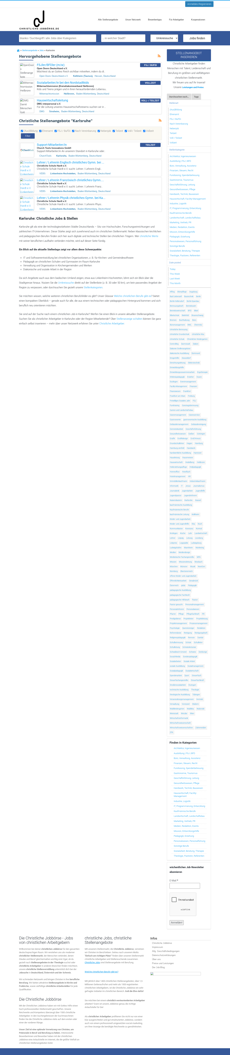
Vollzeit (150, 130)
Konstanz (189, 529)
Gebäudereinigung (198, 424)
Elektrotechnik (194, 363)
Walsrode (200, 709)
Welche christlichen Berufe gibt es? (101, 971)
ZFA (171, 732)
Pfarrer (173, 614)
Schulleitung (175, 647)
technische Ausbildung (179, 690)
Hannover (198, 453)
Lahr (190, 533)
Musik (192, 566)
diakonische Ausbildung (179, 353)
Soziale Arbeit (189, 661)
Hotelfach (186, 472)
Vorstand (185, 704)
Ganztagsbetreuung (190, 405)
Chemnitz (198, 325)
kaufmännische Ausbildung (181, 505)
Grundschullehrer (177, 443)
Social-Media (175, 657)
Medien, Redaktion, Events (182, 227)
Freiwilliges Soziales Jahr (180, 401)
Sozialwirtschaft (192, 671)
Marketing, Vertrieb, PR (180, 222)
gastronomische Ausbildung (194, 420)
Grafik (172, 438)
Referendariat (175, 633)
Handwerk (191, 448)
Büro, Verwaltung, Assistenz (183, 165)
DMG (41, 111)
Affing (172, 292)
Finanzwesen (175, 391)
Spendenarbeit (176, 675)
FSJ (194, 401)
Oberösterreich (186, 571)
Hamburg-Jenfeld (177, 448)
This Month (175, 283)
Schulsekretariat (189, 647)
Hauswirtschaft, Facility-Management (188, 199)
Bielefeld (185, 315)
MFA (199, 557)
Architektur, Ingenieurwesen (183, 156)
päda (183, 585)
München (174, 566)
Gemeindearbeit (176, 429)
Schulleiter (198, 642)
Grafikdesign (182, 438)
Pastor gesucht (176, 604)
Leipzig (181, 538)
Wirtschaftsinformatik (179, 718)
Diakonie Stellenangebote (180, 349)
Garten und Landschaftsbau (181, 410)
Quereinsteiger (188, 628)
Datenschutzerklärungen (164, 955)
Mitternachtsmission (49, 93)
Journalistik (174, 491)
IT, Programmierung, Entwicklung (185, 208)
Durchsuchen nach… (179, 96)
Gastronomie (175, 420)
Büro (194, 320)
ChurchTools (45, 156)
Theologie (195, 690)
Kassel (198, 500)
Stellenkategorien (93, 287)
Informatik (174, 486)
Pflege (181, 614)
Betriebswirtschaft (177, 311)
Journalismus (198, 486)
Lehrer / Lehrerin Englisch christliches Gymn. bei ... (70, 162)
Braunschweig (197, 315)
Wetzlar (184, 713)
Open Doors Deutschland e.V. (53, 76)
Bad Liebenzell (176, 296)
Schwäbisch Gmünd (178, 652)
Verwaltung (174, 704)
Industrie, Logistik (178, 203)
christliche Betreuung (178, 329)
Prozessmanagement (198, 623)
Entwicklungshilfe (177, 367)
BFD (189, 311)
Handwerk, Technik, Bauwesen (184, 194)
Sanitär (200, 637)
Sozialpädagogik (176, 671)
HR (189, 476)
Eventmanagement (188, 382)
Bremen (173, 320)
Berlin (198, 296)
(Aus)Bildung (31, 130)
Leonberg (199, 538)
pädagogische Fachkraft (180, 595)
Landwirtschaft (201, 533)
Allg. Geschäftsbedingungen (165, 951)
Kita (193, 524)
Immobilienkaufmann (178, 481)
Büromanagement (177, 325)
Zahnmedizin (200, 728)
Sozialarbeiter (175, 661)
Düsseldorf (186, 358)
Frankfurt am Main (177, 396)
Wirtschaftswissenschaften (181, 728)
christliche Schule (177, 339)
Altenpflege (182, 292)
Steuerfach (196, 675)
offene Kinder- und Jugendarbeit (183, 576)
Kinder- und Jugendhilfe (179, 524)
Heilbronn (201, 462)
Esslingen (174, 382)
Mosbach (198, 562)
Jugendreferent (190, 495)
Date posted (175, 262)
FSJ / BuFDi (63, 130)
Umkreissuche (66, 282)
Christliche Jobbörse (162, 943)
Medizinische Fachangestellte (182, 557)
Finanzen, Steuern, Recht (181, 170)
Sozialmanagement (195, 666)
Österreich (174, 585)
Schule (188, 642)
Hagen (189, 443)
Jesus (188, 486)
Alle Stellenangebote (108, 19)
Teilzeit (119, 130)
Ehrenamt (47, 130)
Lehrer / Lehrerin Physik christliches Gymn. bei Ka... (71, 198)
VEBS (42, 173)
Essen (199, 377)
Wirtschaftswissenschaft (180, 723)
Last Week (175, 278)
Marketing (200, 548)
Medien (173, 552)
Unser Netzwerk (133, 19)
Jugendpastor (175, 495)
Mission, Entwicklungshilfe (182, 232)
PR (203, 614)
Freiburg (191, 396)
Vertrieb (199, 699)
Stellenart (173, 103)
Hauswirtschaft (176, 462)
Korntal (199, 529)
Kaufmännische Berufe (181, 213)
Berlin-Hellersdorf (177, 301)
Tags (196, 96)
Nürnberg (174, 571)
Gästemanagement (178, 415)
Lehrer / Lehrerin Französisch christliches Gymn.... (70, 180)
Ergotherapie (202, 372)
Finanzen (193, 386)
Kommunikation (176, 529)
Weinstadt (174, 713)
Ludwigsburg (196, 543)
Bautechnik (188, 296)
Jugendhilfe (200, 491)
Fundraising (174, 405)
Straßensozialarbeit (178, 685)
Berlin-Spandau (193, 301)
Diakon (195, 344)
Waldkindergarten (177, 709)
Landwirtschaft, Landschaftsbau (185, 217)
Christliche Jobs (92, 962)
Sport (187, 675)
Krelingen (173, 533)
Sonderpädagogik (190, 657)
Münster (183, 566)
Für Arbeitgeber (176, 19)
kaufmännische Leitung (179, 514)
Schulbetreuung (176, 642)
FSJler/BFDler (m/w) (50, 65)
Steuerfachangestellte (179, 680)
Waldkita (190, 709)
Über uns (156, 959)
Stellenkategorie (177, 149)
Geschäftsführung (193, 429)
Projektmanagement (178, 623)
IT (182, 486)
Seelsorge (203, 652)
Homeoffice (174, 472)
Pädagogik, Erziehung (180, 236)
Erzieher (190, 377)
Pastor (195, 600)
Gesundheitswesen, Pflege (182, 189)
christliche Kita (198, 334)
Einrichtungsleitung (177, 363)
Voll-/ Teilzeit (134, 130)
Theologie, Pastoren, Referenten (185, 255)
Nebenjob (106, 130)
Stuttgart (192, 685)
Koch (200, 524)
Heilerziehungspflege (178, 467)
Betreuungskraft (176, 306)
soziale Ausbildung (177, 666)
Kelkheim (195, 514)
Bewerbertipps (155, 19)
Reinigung (188, 633)
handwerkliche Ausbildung (180, 453)
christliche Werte (149, 236)
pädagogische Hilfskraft (179, 600)
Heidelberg (189, 462)
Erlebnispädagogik (177, 377)
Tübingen (196, 694)
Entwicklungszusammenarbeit (182, 372)
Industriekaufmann (197, 481)
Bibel (196, 311)
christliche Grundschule (179, 334)
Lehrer (172, 538)
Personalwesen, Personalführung (185, 241)
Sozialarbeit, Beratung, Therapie (185, 250)
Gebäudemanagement (179, 424)
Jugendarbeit (187, 491)
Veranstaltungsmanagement (182, 699)
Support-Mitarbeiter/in (52, 144)
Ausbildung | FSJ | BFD (180, 161)
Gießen (191, 434)
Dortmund (196, 353)
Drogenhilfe (174, 358)
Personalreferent (177, 609)
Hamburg (199, 443)
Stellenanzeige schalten (129, 318)
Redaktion (201, 628)
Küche (182, 533)
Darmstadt (185, 344)
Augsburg (193, 292)
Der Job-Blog (158, 967)
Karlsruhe (188, 500)
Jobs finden (197, 38)
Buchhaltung (184, 320)
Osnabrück (193, 581)
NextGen (201, 566)
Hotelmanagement (177, 476)
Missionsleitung (185, 562)
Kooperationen (198, 19)
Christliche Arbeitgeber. (112, 323)
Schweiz (192, 652)
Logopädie (184, 543)
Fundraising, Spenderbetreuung (184, 175)
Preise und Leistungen (163, 963)
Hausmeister (187, 457)
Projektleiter (188, 619)
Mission (173, 562)
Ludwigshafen (175, 548)
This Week (175, 274)
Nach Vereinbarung (85, 130)
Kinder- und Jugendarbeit (180, 519)
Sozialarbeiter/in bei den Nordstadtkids (63, 82)
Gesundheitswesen (178, 434)
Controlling (174, 344)
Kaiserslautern (176, 500)
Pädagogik (192, 585)
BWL (189, 325)
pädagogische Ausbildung (180, 590)
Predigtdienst (175, 619)
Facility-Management (178, 386)
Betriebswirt (191, 306)
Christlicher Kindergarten (197, 339)
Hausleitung (175, 457)
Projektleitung (202, 619)
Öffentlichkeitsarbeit (178, 581)
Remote (191, 637)
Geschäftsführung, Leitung (182, 184)
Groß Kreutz (196, 438)
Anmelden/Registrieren (199, 4)
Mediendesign (184, 552)
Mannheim (188, 548)
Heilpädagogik (195, 467)
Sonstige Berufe (177, 246)
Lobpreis (173, 543)
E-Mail (174, 880)
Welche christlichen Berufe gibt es (132, 296)
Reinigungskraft (201, 633)
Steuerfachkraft (197, 680)
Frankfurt (187, 391)
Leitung (189, 538)
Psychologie (175, 628)
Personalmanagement (194, 604)
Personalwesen (193, 609)
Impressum (157, 947)
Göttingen (201, 434)
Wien (192, 713)
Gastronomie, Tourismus (181, 180)
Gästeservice (194, 415)
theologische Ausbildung (180, 694)
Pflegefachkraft (193, 614)
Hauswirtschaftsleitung (52, 100)
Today (172, 269)
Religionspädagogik (177, 637)
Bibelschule (174, 315)
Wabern (195, 704)
